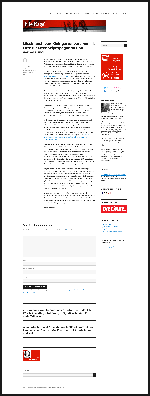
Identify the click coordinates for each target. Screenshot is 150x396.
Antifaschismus (27, 68)
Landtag (86, 13)
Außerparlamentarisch (72, 13)
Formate (104, 13)
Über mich (58, 13)
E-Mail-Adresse (29, 269)
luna (24, 64)
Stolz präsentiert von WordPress (56, 388)
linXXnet (104, 230)
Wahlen (124, 13)
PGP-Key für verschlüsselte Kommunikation (113, 174)
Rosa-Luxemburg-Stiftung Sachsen (112, 231)
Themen (114, 13)
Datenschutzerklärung (107, 246)
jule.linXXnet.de (27, 388)
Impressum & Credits (107, 248)
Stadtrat (96, 13)
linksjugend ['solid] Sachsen (110, 226)
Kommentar (28, 234)
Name (25, 260)
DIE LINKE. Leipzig (107, 224)
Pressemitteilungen (28, 72)
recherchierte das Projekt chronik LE (56, 76)
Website (26, 277)
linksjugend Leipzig (107, 228)
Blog (49, 13)
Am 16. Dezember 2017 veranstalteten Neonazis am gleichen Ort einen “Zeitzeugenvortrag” (67, 137)
